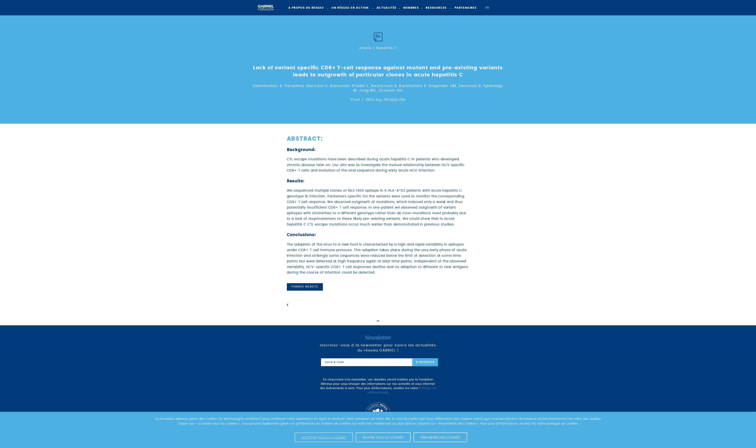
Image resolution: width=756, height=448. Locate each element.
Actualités (387, 7)
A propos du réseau (306, 7)
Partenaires (465, 7)
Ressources (436, 7)
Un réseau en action (350, 7)
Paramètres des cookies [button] (440, 437)
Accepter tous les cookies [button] (324, 437)
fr (487, 7)
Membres (411, 7)
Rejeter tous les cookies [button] (383, 437)
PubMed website (305, 286)
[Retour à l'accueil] (266, 8)
